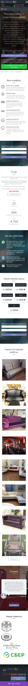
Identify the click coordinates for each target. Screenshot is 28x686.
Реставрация (11, 71)
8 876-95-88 (20, 6)
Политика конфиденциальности (9, 674)
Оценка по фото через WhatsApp (15, 66)
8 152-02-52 (5, 6)
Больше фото (14, 559)
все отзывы (14, 605)
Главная (2, 71)
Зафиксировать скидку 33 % (14, 55)
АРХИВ (6, 71)
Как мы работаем (14, 194)
